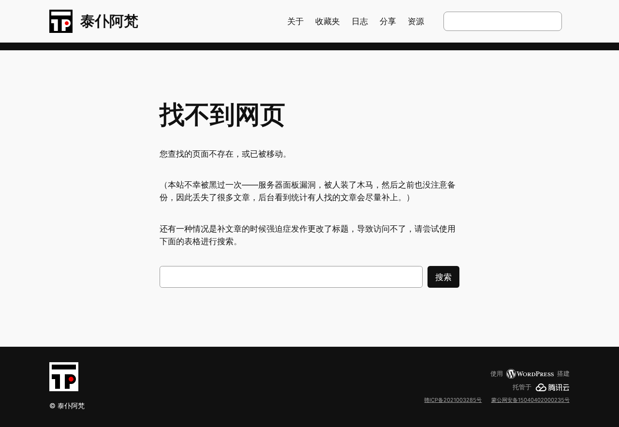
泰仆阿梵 (109, 20)
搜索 (443, 277)
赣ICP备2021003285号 (453, 400)
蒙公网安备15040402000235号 (530, 400)
